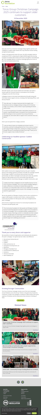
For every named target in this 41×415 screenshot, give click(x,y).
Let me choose (4, 413)
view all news (20, 300)
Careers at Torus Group (7, 395)
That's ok (34, 413)
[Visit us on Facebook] (18, 382)
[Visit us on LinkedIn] (22, 382)
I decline (28, 413)
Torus (3, 6)
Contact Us (5, 398)
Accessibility (23, 395)
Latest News (5, 397)
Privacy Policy (23, 397)
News (7, 6)
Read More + (35, 330)
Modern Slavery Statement (26, 398)
